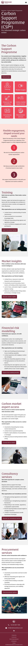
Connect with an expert (9, 442)
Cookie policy (14, 637)
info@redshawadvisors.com (15, 628)
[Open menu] (26, 2)
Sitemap (14, 643)
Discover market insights (9, 296)
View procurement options (10, 592)
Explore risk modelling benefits (11, 372)
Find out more (6, 77)
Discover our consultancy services (12, 518)
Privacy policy (14, 635)
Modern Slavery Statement (14, 639)
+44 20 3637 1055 (15, 625)
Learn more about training (9, 230)
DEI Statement (14, 641)
